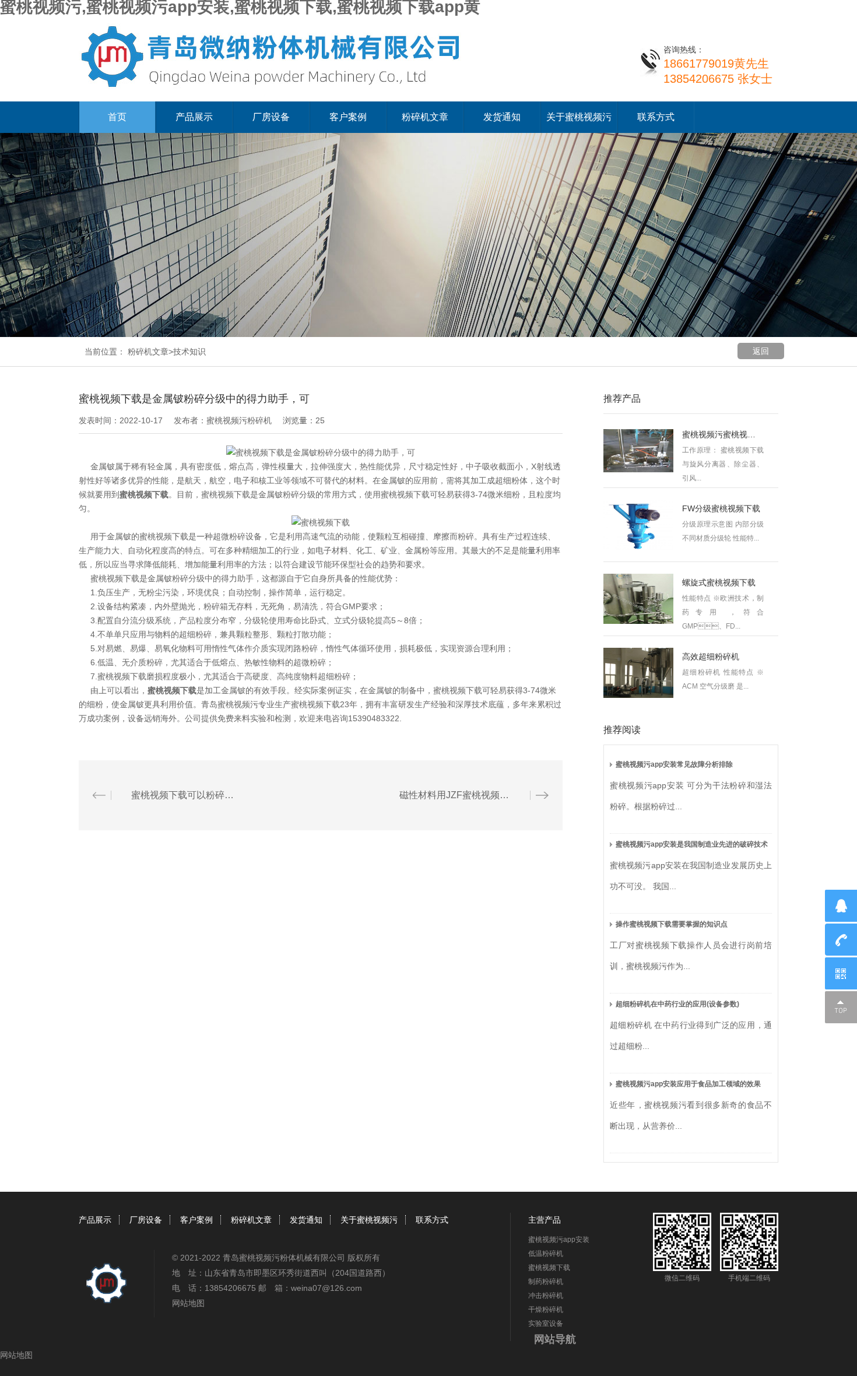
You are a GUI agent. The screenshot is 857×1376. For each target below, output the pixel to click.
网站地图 (188, 1303)
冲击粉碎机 (545, 1295)
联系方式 (656, 117)
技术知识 (189, 351)
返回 (761, 351)
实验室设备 (545, 1323)
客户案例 (348, 117)
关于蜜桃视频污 (579, 117)
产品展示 (194, 117)
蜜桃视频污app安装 (558, 1239)
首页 (117, 117)
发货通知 (502, 117)
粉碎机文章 (425, 117)
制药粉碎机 (545, 1281)
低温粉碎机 (545, 1253)
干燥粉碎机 (545, 1309)
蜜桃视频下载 (144, 494)
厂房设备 (271, 117)
